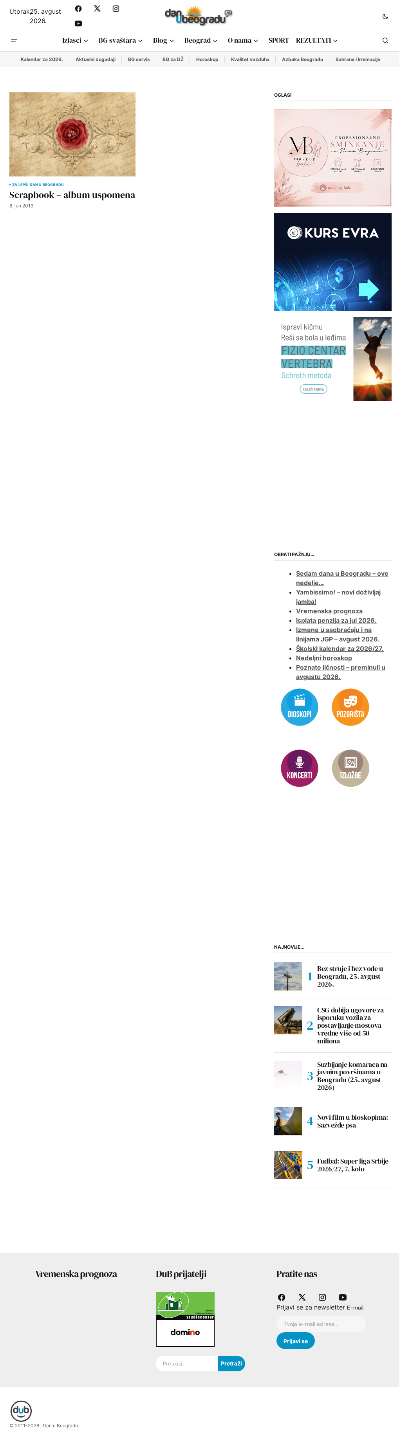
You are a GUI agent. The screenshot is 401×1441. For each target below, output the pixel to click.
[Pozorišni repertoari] (350, 706)
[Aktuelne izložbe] (350, 767)
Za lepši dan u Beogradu (38, 185)
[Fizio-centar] (333, 358)
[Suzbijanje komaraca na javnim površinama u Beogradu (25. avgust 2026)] (288, 1075)
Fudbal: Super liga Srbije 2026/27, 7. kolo (352, 1165)
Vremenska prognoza (329, 611)
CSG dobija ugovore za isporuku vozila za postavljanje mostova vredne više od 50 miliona (350, 1025)
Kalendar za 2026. (42, 59)
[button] (385, 16)
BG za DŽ (173, 59)
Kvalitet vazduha (250, 59)
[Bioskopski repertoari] (299, 706)
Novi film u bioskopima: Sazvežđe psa (352, 1121)
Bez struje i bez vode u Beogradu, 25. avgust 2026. (350, 976)
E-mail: (356, 1307)
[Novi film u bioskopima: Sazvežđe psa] (288, 1121)
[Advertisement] (333, 475)
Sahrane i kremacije (358, 59)
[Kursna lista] (333, 157)
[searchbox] (187, 1364)
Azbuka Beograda (302, 59)
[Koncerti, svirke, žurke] (299, 767)
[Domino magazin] (185, 1332)
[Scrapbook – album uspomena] (72, 134)
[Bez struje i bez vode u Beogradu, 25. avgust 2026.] (288, 976)
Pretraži (231, 1363)
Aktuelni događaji (96, 59)
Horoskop (207, 59)
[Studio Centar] (185, 1305)
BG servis (139, 59)
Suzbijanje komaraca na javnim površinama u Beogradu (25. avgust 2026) (352, 1076)
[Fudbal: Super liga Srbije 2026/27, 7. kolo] (288, 1165)
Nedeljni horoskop (324, 658)
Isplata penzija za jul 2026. (336, 620)
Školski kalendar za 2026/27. (340, 648)
